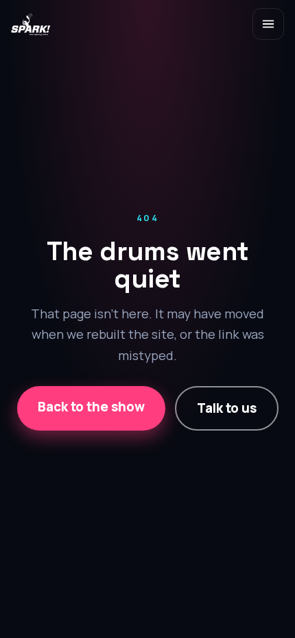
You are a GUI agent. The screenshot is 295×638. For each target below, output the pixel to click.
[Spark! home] (31, 24)
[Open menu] (268, 24)
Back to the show (91, 407)
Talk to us (227, 408)
